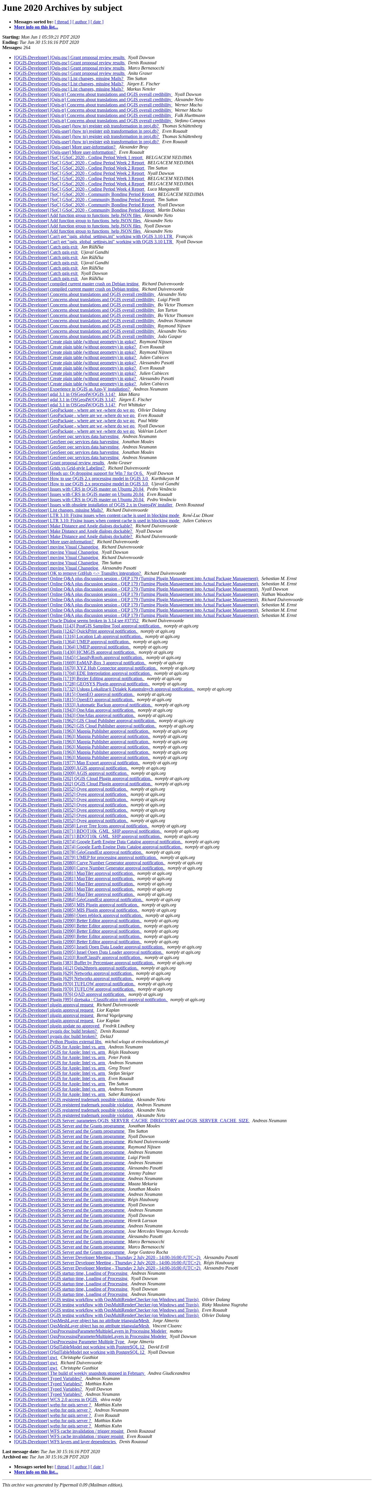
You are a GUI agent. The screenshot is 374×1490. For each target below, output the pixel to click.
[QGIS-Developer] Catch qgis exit (46, 246)
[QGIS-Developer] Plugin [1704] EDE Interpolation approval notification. (83, 673)
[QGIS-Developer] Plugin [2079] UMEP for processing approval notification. (86, 857)
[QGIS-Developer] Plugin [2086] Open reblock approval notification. (78, 915)
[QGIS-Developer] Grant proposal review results (59, 462)
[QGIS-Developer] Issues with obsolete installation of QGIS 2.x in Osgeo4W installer (93, 504)
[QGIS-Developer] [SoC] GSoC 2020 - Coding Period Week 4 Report (79, 183)
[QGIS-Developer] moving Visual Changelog (56, 546)
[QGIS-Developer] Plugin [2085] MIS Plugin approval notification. (76, 904)
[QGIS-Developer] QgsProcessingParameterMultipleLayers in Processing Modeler (90, 1331)
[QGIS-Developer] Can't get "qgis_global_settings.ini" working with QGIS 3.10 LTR (94, 236)
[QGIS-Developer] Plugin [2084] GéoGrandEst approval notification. (78, 899)
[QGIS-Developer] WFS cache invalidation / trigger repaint (69, 1431)
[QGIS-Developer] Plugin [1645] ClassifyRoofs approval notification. (79, 657)
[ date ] (97, 21)
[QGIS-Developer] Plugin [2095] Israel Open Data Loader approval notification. (89, 952)
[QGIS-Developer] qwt (36, 1357)
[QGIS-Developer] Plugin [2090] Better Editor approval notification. (78, 920)
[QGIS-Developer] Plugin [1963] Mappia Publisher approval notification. (82, 731)
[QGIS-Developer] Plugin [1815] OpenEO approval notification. (74, 694)
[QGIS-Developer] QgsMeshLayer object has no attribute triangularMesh (82, 1320)
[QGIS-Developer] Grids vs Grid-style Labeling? (60, 467)
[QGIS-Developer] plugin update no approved (57, 1025)
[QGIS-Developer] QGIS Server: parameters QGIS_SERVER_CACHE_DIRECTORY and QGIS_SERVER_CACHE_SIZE (132, 1120)
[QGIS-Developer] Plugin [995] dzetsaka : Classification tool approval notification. (91, 999)
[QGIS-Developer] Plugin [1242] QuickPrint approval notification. (76, 631)
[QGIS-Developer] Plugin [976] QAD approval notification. (70, 994)
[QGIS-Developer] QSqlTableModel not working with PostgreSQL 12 (80, 1346)
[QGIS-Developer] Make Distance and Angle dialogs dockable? (73, 525)
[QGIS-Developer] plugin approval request (54, 1004)
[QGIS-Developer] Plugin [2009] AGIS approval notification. (71, 767)
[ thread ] (63, 21)
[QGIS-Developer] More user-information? (54, 541)
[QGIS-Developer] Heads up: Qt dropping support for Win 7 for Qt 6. (79, 473)
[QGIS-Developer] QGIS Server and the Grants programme (70, 1125)
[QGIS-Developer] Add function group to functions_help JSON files (78, 215)
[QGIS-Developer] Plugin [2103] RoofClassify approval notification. (78, 957)
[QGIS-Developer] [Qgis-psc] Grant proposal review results (70, 57)
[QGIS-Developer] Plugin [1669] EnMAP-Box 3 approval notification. (80, 662)
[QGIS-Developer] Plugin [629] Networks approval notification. (74, 973)
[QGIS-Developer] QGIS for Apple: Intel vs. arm (60, 1046)
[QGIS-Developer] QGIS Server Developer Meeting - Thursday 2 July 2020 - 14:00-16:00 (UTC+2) (107, 1257)
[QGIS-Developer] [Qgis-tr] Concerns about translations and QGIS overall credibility (93, 94)
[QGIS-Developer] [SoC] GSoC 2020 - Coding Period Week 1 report (78, 157)
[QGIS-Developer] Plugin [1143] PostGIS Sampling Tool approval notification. (88, 625)
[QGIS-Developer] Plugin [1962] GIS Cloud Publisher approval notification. (85, 720)
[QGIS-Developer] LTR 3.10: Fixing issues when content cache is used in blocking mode (97, 515)
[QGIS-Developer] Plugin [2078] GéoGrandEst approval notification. (78, 852)
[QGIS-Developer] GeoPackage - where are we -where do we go (75, 410)
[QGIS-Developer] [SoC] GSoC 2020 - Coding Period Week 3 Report (79, 178)
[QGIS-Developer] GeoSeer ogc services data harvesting (67, 436)
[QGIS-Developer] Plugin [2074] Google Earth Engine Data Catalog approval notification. (98, 841)
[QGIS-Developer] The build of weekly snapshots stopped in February (80, 1373)
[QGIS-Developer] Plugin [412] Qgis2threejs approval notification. (76, 967)
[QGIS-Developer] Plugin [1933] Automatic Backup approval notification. (83, 704)
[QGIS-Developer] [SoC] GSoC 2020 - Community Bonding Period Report (84, 194)
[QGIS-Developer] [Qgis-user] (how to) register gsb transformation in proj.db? (87, 125)
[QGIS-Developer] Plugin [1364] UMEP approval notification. (72, 641)
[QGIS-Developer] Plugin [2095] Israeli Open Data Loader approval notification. (89, 946)
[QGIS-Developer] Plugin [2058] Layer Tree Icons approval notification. (81, 825)
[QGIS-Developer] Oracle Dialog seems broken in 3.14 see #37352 (77, 620)
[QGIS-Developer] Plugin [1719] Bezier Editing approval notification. (79, 678)
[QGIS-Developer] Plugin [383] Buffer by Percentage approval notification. (84, 962)
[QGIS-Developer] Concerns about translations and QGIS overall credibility (84, 294)
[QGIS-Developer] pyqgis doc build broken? (56, 1031)
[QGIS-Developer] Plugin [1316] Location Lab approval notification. (78, 636)
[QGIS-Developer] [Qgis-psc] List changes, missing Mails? (69, 78)
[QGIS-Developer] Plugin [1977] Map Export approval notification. (77, 762)
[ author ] (80, 21)
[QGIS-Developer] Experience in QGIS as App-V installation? (72, 389)
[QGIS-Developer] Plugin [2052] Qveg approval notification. (71, 789)
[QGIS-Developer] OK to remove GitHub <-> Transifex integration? (78, 573)
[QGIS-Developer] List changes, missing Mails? (59, 510)
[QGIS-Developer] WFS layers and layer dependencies (65, 1441)
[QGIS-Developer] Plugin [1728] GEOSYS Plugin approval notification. (82, 683)
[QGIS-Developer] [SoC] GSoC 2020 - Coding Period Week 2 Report (79, 162)
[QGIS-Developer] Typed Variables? (48, 1378)
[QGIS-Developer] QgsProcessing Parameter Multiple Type (69, 1341)
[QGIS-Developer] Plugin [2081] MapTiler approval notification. (74, 873)
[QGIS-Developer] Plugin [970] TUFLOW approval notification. (75, 983)
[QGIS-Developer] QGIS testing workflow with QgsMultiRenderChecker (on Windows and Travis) (107, 1299)
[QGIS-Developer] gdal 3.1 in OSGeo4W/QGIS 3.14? (65, 394)
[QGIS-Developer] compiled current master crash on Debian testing (77, 283)
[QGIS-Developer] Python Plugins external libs (58, 1041)
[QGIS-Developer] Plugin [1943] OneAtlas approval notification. (75, 710)
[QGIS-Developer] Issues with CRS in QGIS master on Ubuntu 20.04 (79, 489)
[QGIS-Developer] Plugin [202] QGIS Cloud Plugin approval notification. (83, 778)
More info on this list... (36, 27)
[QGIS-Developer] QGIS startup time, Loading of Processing (71, 1273)
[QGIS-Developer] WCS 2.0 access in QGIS (56, 1399)
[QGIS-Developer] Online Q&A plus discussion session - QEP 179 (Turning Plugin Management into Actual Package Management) (136, 578)
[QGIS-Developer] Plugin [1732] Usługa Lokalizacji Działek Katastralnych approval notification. (104, 689)
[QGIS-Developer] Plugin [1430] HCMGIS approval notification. (75, 652)
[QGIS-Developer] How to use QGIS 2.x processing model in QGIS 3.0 (81, 478)
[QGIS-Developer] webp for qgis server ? (53, 1404)
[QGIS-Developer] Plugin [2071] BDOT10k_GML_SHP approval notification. (88, 831)
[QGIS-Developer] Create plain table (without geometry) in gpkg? (75, 341)
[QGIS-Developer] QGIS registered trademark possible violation (74, 1099)
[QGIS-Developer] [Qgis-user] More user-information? (65, 146)
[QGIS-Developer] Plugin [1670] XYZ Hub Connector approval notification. (86, 667)
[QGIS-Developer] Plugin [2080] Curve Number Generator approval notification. (89, 862)
